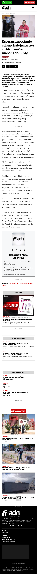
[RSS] (10, 526)
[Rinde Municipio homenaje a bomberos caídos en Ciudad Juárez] (18, 424)
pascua (4, 285)
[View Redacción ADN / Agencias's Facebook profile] (12, 249)
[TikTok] (16, 526)
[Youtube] (21, 526)
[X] (12, 66)
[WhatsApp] (3, 66)
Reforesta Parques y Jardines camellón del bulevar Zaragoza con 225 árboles (16, 468)
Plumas (5, 375)
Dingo (5, 384)
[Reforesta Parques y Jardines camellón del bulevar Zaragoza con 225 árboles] (18, 454)
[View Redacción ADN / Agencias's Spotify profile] (24, 249)
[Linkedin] (8, 526)
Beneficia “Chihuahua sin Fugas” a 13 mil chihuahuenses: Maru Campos (15, 354)
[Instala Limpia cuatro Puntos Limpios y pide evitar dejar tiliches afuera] (18, 483)
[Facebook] (8, 66)
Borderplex (12, 13)
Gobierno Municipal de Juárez (25, 283)
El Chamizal (12, 283)
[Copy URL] (16, 66)
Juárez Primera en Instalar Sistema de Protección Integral (15, 344)
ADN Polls (6, 316)
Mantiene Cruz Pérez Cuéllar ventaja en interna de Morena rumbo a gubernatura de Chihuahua (18, 319)
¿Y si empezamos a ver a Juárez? (13, 377)
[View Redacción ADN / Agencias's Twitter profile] (16, 249)
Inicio (3, 13)
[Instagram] (5, 526)
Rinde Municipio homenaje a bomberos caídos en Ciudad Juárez (17, 439)
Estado (7, 13)
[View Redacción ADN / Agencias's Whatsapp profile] (20, 249)
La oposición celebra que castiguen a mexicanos (15, 392)
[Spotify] (13, 526)
